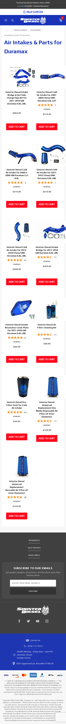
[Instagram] (46, 621)
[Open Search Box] (12, 20)
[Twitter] (28, 621)
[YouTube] (37, 621)
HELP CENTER (34, 11)
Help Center (33, 548)
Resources (34, 540)
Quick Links (33, 555)
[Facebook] (19, 621)
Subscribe (33, 591)
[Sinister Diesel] (33, 20)
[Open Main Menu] (5, 20)
